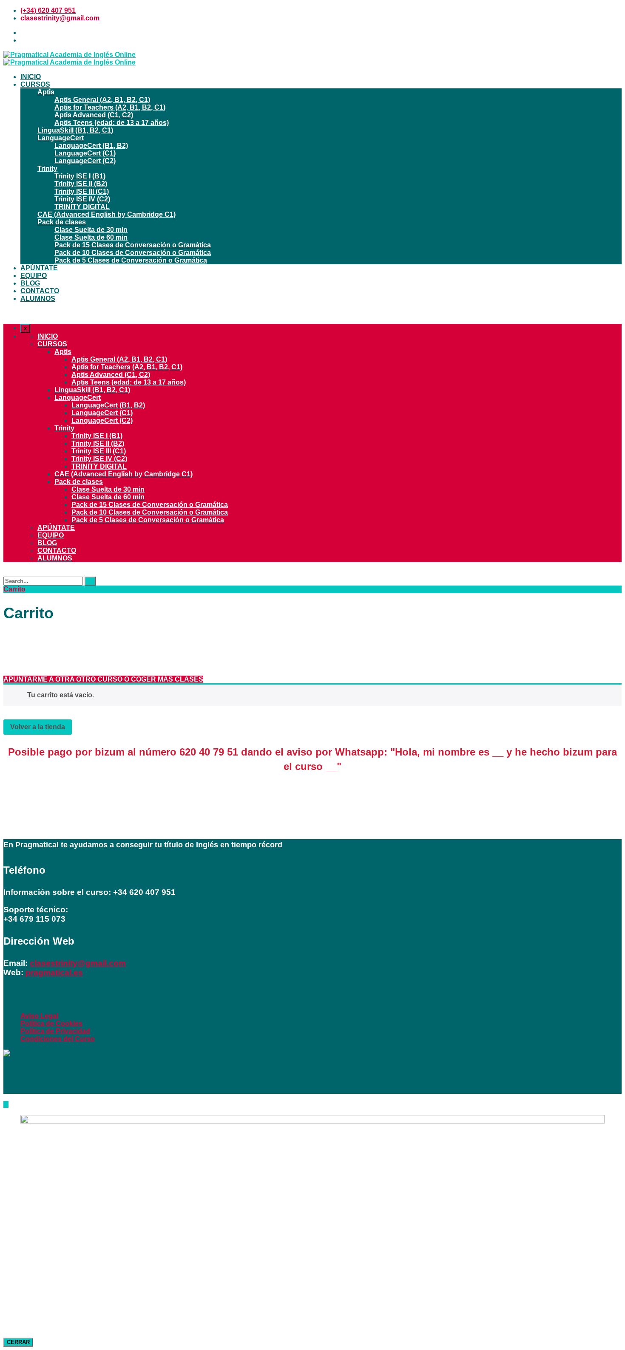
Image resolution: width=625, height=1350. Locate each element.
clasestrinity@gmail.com (59, 18)
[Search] (90, 581)
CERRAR (18, 1342)
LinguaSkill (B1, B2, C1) (75, 130)
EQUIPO (33, 275)
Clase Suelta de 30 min (91, 229)
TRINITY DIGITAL (82, 206)
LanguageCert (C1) (85, 153)
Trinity (47, 168)
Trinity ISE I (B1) (79, 176)
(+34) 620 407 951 (48, 10)
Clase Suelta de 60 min (91, 237)
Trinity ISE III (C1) (81, 191)
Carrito (14, 589)
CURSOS (35, 84)
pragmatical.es (53, 972)
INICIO (30, 76)
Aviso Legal (39, 1015)
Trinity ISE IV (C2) (82, 199)
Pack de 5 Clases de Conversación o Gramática (130, 260)
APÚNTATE (39, 268)
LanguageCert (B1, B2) (91, 145)
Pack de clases (61, 222)
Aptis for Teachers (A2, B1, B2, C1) (109, 107)
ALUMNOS (37, 298)
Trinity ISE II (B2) (80, 183)
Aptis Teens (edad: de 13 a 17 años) (111, 122)
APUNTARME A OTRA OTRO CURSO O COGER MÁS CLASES (103, 679)
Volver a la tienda (37, 726)
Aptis (45, 92)
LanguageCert (60, 138)
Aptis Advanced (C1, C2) (93, 115)
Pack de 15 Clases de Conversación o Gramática (132, 245)
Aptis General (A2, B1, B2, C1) (102, 99)
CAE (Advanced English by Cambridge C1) (106, 214)
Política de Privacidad (55, 1031)
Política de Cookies (51, 1023)
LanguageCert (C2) (85, 160)
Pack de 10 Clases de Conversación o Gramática (132, 252)
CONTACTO (39, 290)
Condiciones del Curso (57, 1038)
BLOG (30, 283)
